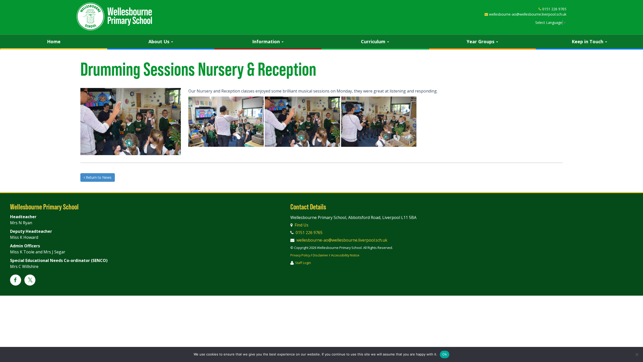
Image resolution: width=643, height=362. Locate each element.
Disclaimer (320, 255)
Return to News (98, 177)
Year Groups (481, 41)
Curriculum (374, 41)
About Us (159, 41)
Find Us (301, 225)
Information (266, 41)
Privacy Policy (300, 255)
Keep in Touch (588, 41)
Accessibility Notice (345, 255)
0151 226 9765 (554, 9)
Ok (444, 354)
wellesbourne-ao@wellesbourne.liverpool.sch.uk (527, 14)
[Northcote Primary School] (114, 16)
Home (54, 41)
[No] (636, 354)
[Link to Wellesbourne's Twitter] (29, 281)
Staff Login (303, 262)
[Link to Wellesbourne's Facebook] (15, 280)
